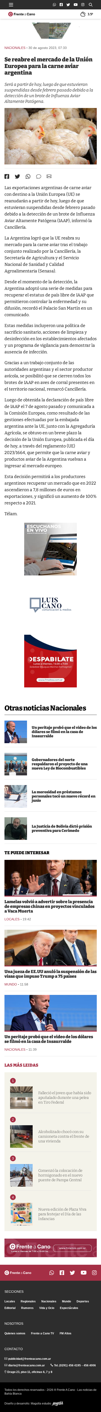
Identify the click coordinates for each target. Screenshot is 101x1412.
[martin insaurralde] (15, 732)
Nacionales (14, 48)
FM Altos (65, 1333)
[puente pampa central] (21, 1175)
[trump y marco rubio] (50, 947)
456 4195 (75, 1365)
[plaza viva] (21, 1214)
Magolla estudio (41, 1403)
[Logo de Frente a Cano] (21, 14)
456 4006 (90, 1365)
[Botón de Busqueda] (90, 4)
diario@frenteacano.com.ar (26, 1365)
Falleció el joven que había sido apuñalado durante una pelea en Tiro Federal (64, 1098)
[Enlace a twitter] (68, 4)
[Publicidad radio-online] (50, 549)
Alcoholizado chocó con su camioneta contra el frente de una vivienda (63, 1136)
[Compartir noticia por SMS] (38, 176)
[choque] (21, 1136)
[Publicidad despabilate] (50, 661)
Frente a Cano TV (42, 1333)
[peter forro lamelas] (50, 878)
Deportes (83, 1301)
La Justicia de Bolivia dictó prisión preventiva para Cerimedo (62, 828)
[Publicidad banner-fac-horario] (50, 1248)
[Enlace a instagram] (82, 4)
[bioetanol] (15, 764)
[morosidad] (15, 796)
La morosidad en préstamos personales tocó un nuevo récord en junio (63, 796)
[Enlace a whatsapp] (54, 4)
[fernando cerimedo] (15, 828)
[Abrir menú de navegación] (11, 5)
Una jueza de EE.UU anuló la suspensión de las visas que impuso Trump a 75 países (50, 974)
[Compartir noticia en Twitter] (17, 176)
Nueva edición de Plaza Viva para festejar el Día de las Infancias (62, 1214)
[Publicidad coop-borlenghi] (50, 32)
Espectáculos (69, 1308)
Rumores (27, 1308)
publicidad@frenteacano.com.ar (29, 1358)
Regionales (28, 1301)
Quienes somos (14, 1333)
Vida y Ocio (46, 1308)
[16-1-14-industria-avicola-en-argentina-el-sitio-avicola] (50, 136)
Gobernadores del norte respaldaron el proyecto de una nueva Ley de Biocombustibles (60, 764)
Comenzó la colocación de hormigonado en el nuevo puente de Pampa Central (60, 1175)
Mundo (10, 984)
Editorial (10, 1308)
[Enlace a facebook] (61, 4)
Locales (11, 919)
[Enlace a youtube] (76, 4)
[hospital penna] (21, 1097)
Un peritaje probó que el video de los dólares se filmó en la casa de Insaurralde (64, 731)
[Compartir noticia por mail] (49, 176)
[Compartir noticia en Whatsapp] (28, 176)
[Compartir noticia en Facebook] (6, 176)
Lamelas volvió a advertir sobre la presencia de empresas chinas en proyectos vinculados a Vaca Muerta (49, 906)
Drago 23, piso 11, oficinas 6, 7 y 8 (29, 1372)
